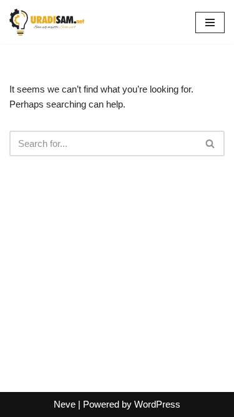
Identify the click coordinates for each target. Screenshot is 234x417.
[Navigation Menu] (210, 22)
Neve (65, 404)
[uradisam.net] (46, 22)
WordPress (157, 404)
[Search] (211, 143)
